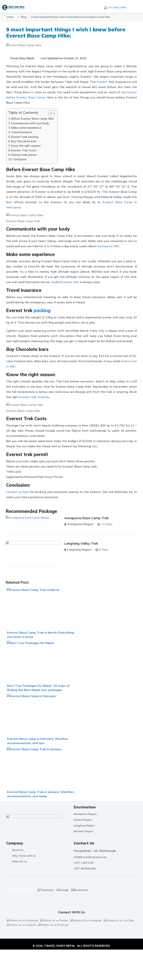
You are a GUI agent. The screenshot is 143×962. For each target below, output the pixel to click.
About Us (17, 850)
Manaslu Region (83, 831)
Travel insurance (21, 132)
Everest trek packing (24, 137)
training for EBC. (108, 246)
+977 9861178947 (117, 7)
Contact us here (17, 492)
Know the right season (26, 145)
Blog (23, 16)
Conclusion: (20, 159)
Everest (102, 82)
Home (10, 16)
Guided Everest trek (65, 282)
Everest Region (83, 819)
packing (42, 310)
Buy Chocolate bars (24, 141)
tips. (95, 446)
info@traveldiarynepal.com (90, 857)
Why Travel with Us (24, 855)
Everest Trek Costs (23, 150)
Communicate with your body (30, 123)
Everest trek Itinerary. (34, 397)
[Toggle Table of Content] (49, 113)
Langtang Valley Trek (81, 543)
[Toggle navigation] (135, 7)
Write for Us (19, 861)
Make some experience (26, 127)
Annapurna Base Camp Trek (86, 518)
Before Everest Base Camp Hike (32, 118)
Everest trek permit (24, 155)
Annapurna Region (80, 524)
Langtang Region (79, 549)
